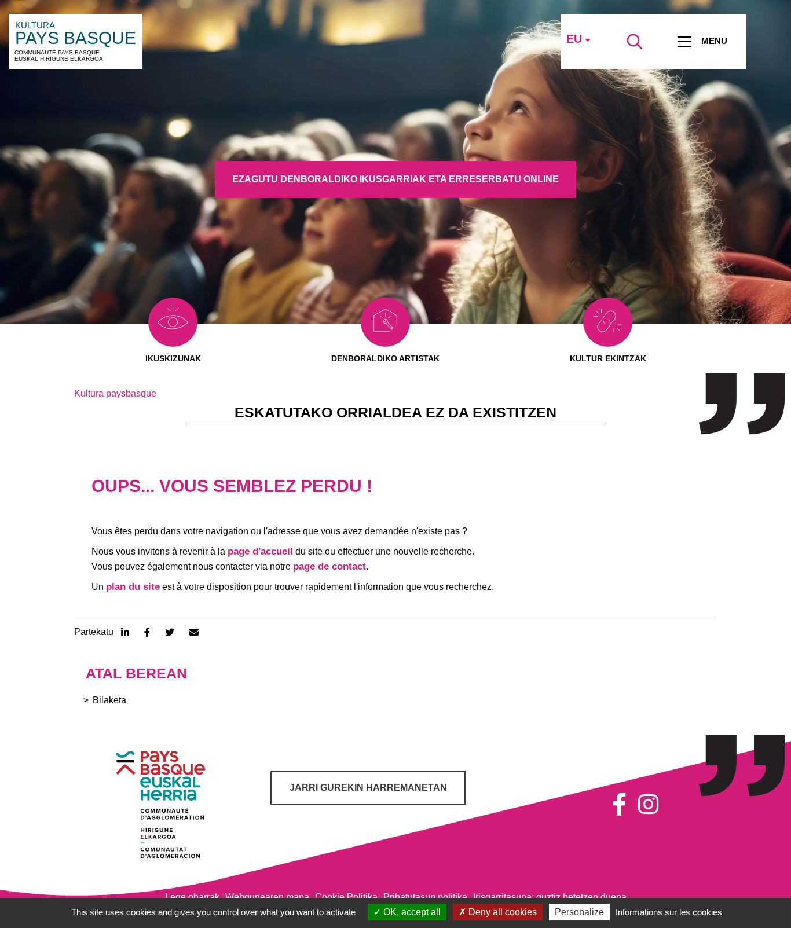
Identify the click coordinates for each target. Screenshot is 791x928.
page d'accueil (260, 551)
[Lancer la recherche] (635, 42)
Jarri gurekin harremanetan (368, 788)
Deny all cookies (501, 912)
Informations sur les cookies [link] (669, 912)
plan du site (133, 586)
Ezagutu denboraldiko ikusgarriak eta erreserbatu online (395, 179)
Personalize (579, 912)
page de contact (329, 566)
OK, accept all (411, 912)
